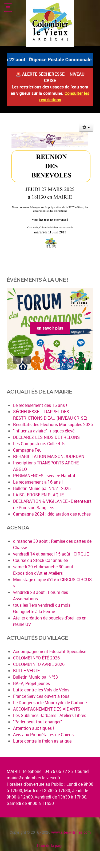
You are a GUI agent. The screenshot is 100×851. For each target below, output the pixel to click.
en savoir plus (50, 328)
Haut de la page (50, 845)
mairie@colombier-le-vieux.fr (33, 778)
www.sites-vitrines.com (71, 832)
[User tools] (86, 128)
